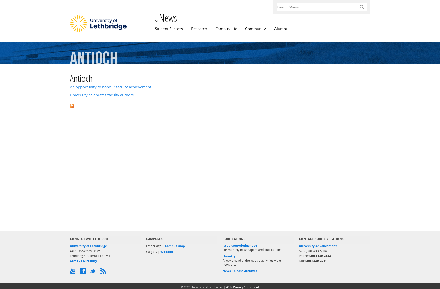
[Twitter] (94, 272)
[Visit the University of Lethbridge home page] (98, 31)
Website (166, 252)
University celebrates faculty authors (102, 95)
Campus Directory (83, 261)
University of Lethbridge (88, 246)
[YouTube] (73, 272)
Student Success (169, 29)
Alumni (280, 29)
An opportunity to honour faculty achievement (110, 87)
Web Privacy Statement (242, 287)
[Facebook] (84, 272)
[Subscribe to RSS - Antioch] (220, 105)
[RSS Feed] (104, 272)
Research (199, 29)
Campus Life (226, 29)
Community (255, 29)
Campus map (175, 246)
